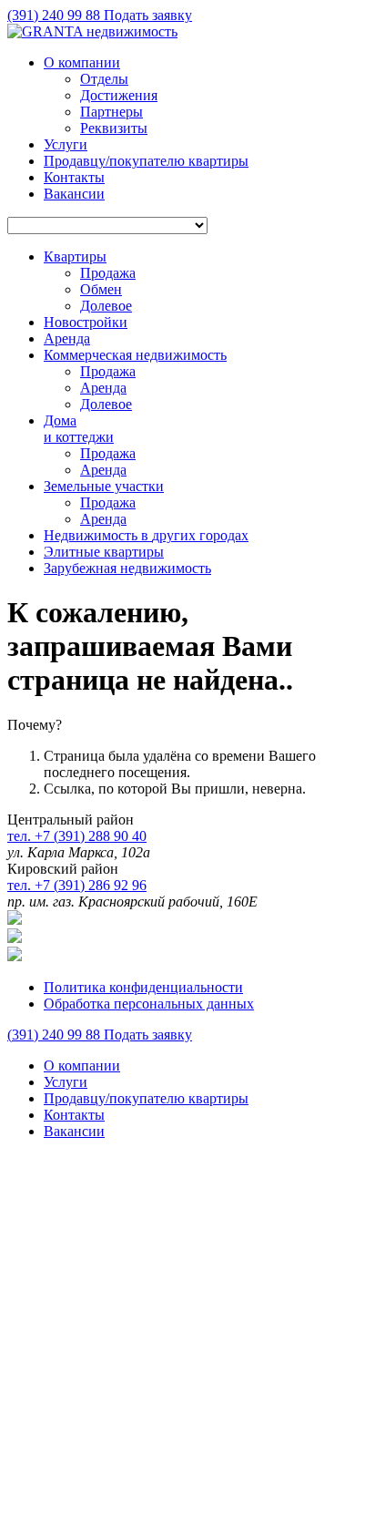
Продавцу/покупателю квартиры (146, 161)
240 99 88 (55, 15)
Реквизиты (113, 128)
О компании (82, 62)
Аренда (103, 387)
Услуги (65, 144)
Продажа (108, 273)
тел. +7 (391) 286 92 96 (77, 885)
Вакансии (74, 193)
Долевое (106, 305)
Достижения (118, 95)
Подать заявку (148, 15)
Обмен (101, 289)
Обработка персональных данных (149, 1003)
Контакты (74, 177)
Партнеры (111, 111)
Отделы (104, 79)
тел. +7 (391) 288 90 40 (77, 836)
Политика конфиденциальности (143, 987)
